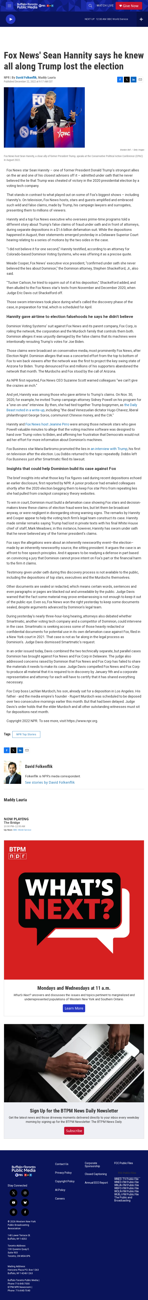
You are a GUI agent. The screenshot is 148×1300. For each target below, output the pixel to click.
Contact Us (61, 1164)
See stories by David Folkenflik (50, 782)
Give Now (130, 6)
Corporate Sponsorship (92, 1165)
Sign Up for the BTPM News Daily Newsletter (74, 1111)
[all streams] (142, 19)
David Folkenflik (26, 77)
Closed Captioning (96, 1174)
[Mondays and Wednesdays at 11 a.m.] (74, 910)
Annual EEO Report (96, 1182)
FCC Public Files (123, 1163)
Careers (60, 1198)
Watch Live (105, 5)
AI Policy (60, 1190)
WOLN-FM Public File (126, 1191)
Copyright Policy (65, 1181)
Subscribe (74, 1130)
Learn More (74, 1008)
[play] (11, 19)
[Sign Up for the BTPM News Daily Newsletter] (74, 1063)
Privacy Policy (63, 1172)
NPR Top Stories (26, 734)
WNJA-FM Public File (126, 1185)
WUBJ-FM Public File (126, 1194)
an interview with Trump (109, 449)
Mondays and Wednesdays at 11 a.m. (73, 988)
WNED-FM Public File (126, 1182)
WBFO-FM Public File (126, 1188)
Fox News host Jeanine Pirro (47, 424)
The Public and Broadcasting (123, 1199)
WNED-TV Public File (126, 1179)
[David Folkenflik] (12, 772)
